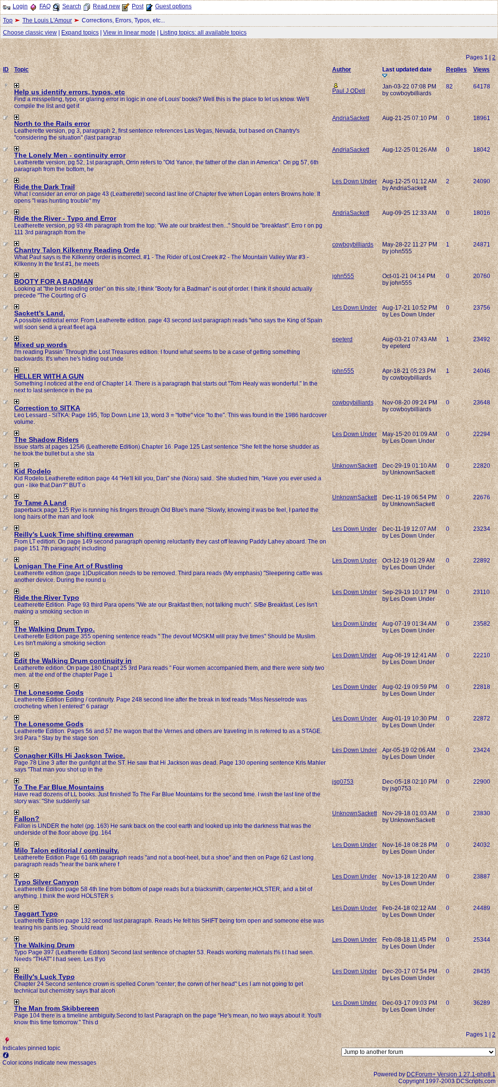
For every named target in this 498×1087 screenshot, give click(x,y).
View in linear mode (129, 32)
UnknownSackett (354, 465)
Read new (106, 6)
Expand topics (80, 32)
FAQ (45, 6)
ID (6, 69)
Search (71, 6)
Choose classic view (30, 32)
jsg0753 (343, 781)
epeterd (342, 339)
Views (481, 69)
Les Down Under (354, 181)
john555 (343, 276)
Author (341, 69)
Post (137, 6)
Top (8, 20)
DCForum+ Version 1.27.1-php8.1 (451, 1074)
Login (20, 6)
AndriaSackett (350, 118)
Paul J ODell (348, 91)
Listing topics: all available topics (203, 32)
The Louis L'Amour (47, 20)
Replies (456, 69)
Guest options (173, 6)
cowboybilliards (353, 244)
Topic (21, 69)
